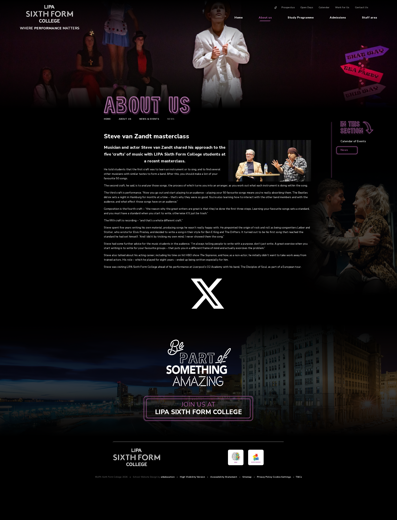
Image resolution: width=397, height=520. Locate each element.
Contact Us (361, 7)
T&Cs (299, 476)
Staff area (369, 17)
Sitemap (247, 476)
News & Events (149, 119)
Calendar (324, 7)
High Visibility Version (192, 476)
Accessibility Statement (223, 476)
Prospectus (288, 7)
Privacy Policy (264, 476)
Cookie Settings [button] (282, 476)
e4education (168, 476)
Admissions (338, 17)
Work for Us (342, 7)
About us (265, 17)
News (170, 119)
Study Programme (301, 17)
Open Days (306, 7)
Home (238, 17)
